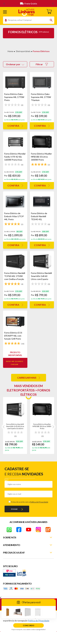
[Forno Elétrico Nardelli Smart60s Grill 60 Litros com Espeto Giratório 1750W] (42, 261)
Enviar (14, 509)
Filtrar (39, 64)
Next (53, 427)
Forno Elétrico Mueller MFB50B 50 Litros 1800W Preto (42, 426)
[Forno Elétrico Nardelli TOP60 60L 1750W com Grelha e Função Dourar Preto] (15, 261)
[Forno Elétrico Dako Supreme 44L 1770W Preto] (15, 82)
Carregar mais (26, 377)
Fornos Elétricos (41, 51)
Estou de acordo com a (29, 502)
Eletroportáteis (23, 51)
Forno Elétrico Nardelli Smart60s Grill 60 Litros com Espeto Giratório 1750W (15, 426)
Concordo (28, 625)
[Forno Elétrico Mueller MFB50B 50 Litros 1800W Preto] (42, 142)
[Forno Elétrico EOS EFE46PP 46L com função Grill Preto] (15, 321)
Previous (4, 427)
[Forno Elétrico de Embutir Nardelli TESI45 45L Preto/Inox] (42, 201)
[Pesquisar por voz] (5, 20)
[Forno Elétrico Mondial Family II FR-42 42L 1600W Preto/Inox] (15, 142)
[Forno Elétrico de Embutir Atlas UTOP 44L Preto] (15, 201)
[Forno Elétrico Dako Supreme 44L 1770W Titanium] (42, 82)
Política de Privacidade (39, 502)
